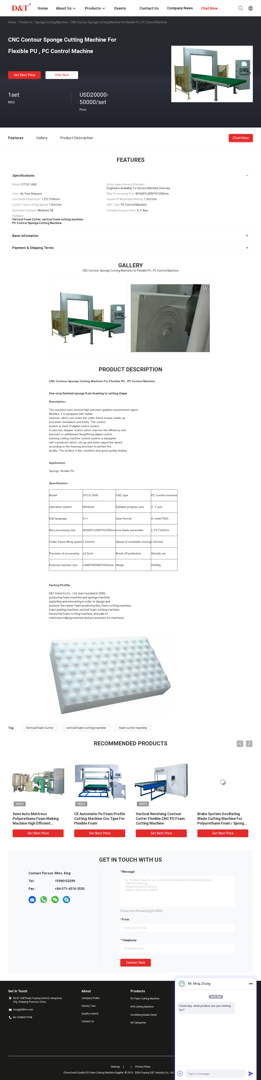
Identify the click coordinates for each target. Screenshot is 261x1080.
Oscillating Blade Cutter (143, 1014)
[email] (32, 899)
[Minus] (250, 983)
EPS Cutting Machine (142, 1006)
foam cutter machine (133, 727)
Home (12, 22)
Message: (128, 871)
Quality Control (90, 1013)
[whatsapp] (43, 899)
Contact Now (135, 963)
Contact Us (88, 1021)
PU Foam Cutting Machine (144, 998)
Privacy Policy (142, 1066)
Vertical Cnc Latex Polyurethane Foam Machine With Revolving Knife (160, 818)
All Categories (138, 1022)
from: (126, 919)
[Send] (251, 1073)
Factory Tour (89, 1006)
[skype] (66, 899)
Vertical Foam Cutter (39, 727)
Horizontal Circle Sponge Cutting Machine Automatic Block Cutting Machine (220, 818)
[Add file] (180, 1073)
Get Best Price (24, 75)
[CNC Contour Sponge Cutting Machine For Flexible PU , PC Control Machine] (212, 73)
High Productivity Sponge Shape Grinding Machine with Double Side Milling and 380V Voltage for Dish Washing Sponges (37, 823)
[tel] (78, 899)
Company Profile (91, 998)
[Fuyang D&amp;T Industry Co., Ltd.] (20, 6)
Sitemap (115, 1066)
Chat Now (62, 75)
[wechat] (55, 899)
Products (26, 22)
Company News (180, 8)
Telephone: (129, 940)
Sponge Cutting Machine (51, 22)
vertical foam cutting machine (86, 727)
